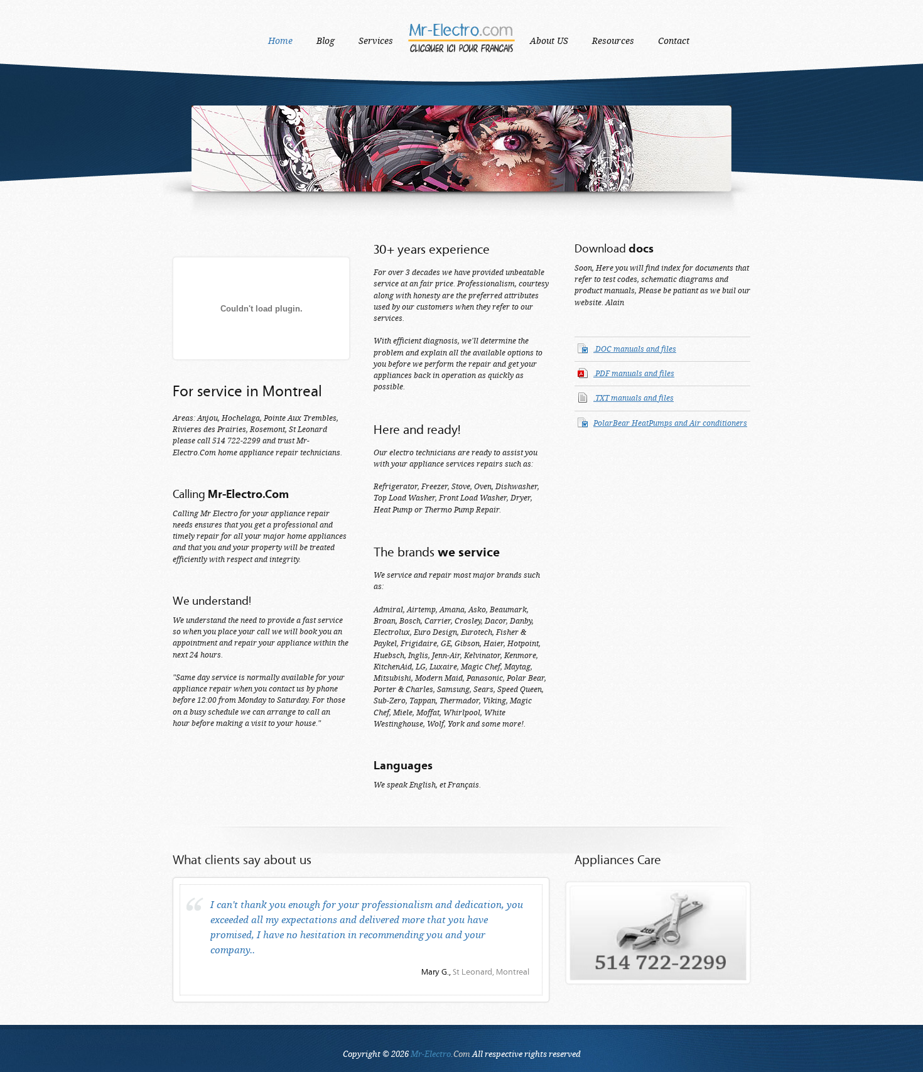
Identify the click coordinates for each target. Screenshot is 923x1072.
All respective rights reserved (496, 1054)
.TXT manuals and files (633, 398)
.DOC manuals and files (634, 349)
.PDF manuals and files (633, 373)
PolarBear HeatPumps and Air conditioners (670, 423)
